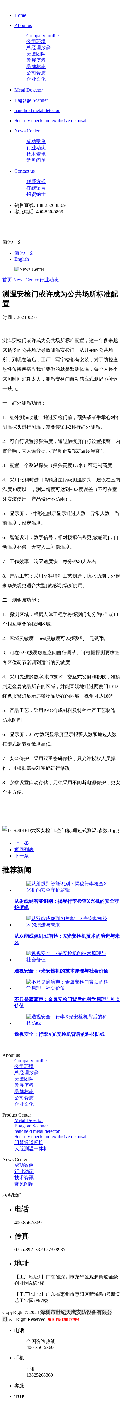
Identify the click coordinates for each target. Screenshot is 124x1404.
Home (20, 15)
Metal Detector (28, 89)
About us (23, 25)
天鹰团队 (36, 53)
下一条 (21, 855)
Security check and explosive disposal (50, 120)
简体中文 (24, 253)
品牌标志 (36, 66)
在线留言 (36, 187)
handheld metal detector (37, 110)
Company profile (42, 35)
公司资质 (36, 72)
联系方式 (36, 181)
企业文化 (36, 79)
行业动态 (36, 147)
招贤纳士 (36, 194)
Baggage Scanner (31, 100)
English (21, 259)
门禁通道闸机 (28, 1142)
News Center (26, 130)
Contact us (24, 171)
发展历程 (36, 60)
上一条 (21, 843)
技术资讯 (36, 153)
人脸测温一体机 (31, 1148)
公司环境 (36, 41)
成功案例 (36, 141)
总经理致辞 (38, 47)
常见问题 (36, 160)
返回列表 (24, 849)
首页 (7, 279)
